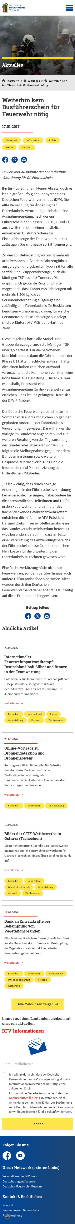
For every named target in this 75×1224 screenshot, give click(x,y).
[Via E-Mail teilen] (24, 160)
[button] (7, 1216)
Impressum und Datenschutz (20, 1210)
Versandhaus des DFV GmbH (20, 1176)
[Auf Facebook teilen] (5, 160)
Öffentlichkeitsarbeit (19, 887)
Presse (9, 147)
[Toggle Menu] (69, 8)
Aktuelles (34, 81)
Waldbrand (14, 985)
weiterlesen (11, 703)
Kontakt (7, 1205)
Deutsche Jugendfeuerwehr (20, 1181)
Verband (26, 147)
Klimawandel (56, 973)
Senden (37, 1123)
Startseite (13, 81)
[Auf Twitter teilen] (14, 160)
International (35, 714)
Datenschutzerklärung (23, 1098)
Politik (52, 140)
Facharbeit (11, 140)
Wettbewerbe (56, 720)
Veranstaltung (15, 720)
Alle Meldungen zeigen (36, 1004)
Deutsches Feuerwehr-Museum (22, 1186)
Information (33, 140)
